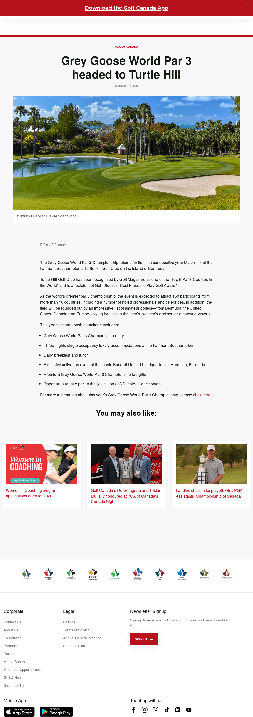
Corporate (13, 611)
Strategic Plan (74, 645)
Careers (10, 653)
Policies (69, 622)
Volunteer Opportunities (22, 669)
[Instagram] (144, 710)
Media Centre (14, 661)
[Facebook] (133, 710)
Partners (10, 645)
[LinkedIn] (178, 710)
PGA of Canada (126, 46)
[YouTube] (189, 710)
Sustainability (14, 685)
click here (201, 395)
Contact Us (12, 622)
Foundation (12, 637)
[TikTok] (167, 710)
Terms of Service (76, 629)
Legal (68, 611)
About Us (11, 629)
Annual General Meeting (82, 637)
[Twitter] (155, 710)
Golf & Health (14, 677)
